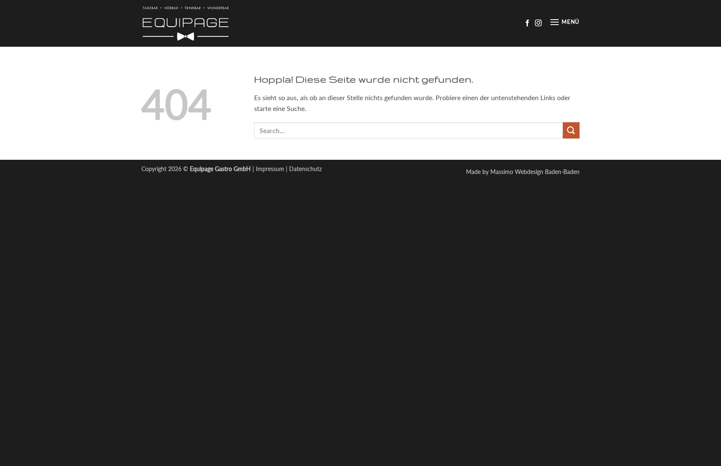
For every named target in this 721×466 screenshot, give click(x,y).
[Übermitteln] (571, 130)
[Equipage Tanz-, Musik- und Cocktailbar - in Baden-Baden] (191, 23)
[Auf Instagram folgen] (538, 23)
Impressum (270, 168)
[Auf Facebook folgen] (527, 23)
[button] (565, 23)
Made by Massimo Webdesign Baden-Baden (523, 171)
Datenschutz (305, 168)
